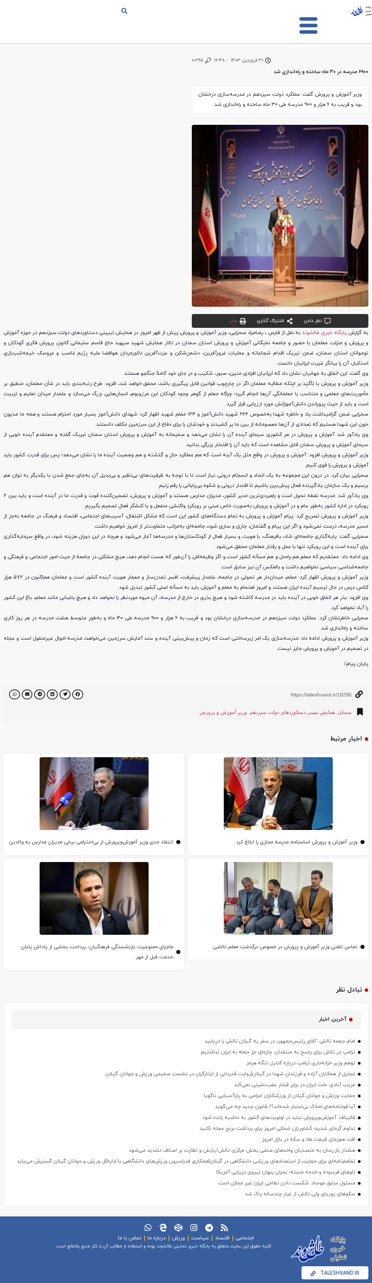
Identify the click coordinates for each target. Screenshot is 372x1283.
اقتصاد (222, 1238)
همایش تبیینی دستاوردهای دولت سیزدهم (292, 712)
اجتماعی (245, 1238)
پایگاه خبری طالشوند (324, 332)
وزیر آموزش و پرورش (223, 712)
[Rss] (224, 1228)
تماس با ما (129, 1238)
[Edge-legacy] (163, 1228)
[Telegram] (209, 1228)
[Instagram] (194, 1228)
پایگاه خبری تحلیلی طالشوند (183, 1246)
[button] (124, 10)
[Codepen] (178, 1228)
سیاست (200, 1238)
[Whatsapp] (148, 1228)
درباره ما (156, 1238)
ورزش (178, 1238)
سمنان (345, 712)
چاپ (233, 321)
